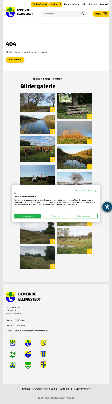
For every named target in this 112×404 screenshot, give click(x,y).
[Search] (83, 14)
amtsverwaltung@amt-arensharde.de (31, 330)
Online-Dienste (40, 4)
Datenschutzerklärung (45, 389)
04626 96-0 (19, 320)
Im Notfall (56, 4)
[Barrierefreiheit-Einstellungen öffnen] (107, 207)
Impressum (26, 389)
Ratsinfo (93, 4)
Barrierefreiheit (82, 389)
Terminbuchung (71, 4)
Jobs (84, 4)
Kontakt (104, 4)
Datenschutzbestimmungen (87, 191)
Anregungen (66, 389)
